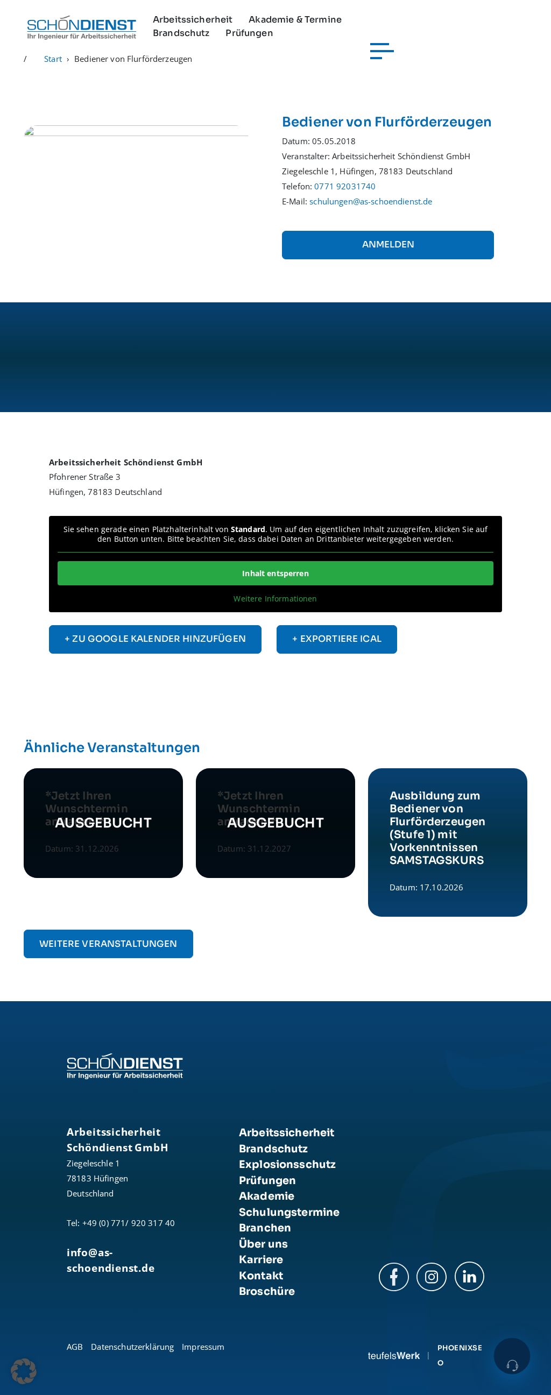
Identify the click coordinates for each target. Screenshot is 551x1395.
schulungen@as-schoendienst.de (370, 201)
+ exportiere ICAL (337, 639)
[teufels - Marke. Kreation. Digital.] (394, 1355)
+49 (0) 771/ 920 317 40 (128, 1222)
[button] (23, 1371)
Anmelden (388, 244)
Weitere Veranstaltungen (108, 944)
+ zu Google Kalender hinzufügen (155, 639)
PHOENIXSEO (460, 1355)
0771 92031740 (345, 186)
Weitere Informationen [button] (275, 599)
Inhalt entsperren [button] (275, 573)
